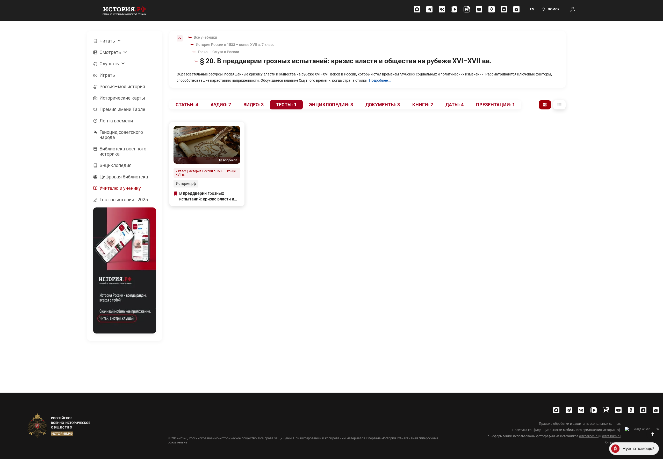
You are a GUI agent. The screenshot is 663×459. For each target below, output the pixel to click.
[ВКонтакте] (442, 9)
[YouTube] (479, 9)
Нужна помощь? (638, 448)
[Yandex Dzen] (504, 9)
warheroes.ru (589, 436)
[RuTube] (467, 9)
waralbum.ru (611, 436)
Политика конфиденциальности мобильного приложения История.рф (566, 430)
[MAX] (417, 9)
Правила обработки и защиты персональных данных (580, 424)
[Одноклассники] (491, 9)
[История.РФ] (124, 10)
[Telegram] (429, 9)
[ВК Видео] (454, 9)
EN (532, 9)
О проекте (613, 442)
